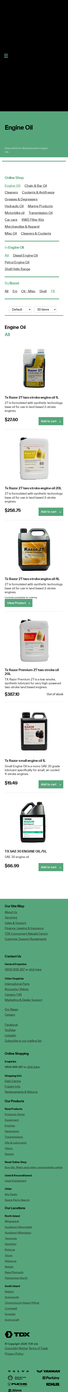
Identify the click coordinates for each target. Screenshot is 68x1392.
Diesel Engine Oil (25, 255)
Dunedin (10, 1314)
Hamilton (10, 1243)
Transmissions (14, 1136)
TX (53, 291)
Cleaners (11, 192)
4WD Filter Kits (32, 220)
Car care (11, 220)
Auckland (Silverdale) (18, 1227)
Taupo (9, 1255)
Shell (43, 291)
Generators (12, 1131)
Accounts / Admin (17, 989)
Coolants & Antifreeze (38, 192)
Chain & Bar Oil (36, 186)
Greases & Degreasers (21, 199)
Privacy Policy (14, 1353)
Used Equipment (15, 1180)
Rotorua (10, 1249)
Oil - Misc (28, 291)
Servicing (11, 917)
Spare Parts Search (17, 1199)
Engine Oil (12, 186)
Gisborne (10, 1261)
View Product (16, 602)
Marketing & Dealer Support (23, 1000)
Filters (9, 1148)
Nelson (9, 1291)
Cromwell (11, 1308)
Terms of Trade (38, 1348)
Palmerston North (16, 1277)
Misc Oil (11, 233)
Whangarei (12, 1221)
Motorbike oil (14, 213)
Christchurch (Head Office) (22, 1302)
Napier (9, 1266)
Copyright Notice (16, 1348)
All (7, 255)
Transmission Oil (40, 213)
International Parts (17, 983)
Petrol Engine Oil (17, 262)
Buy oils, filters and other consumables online (34, 1167)
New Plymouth (14, 1272)
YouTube (10, 1030)
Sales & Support (15, 923)
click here (35, 969)
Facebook (11, 1024)
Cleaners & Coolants (36, 233)
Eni (15, 291)
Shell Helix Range (17, 269)
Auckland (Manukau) (18, 1232)
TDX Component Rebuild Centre (26, 933)
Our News (11, 1009)
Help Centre (13, 1081)
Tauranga (11, 1238)
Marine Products (40, 206)
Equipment (12, 1119)
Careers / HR (13, 994)
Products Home (15, 1114)
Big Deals (11, 1194)
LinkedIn (10, 1035)
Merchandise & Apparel (22, 226)
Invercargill (12, 1319)
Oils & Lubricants (16, 1142)
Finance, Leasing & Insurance (24, 928)
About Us (11, 912)
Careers (10, 1014)
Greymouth (12, 1297)
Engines (10, 1125)
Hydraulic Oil (14, 206)
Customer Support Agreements (25, 939)
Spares (9, 1153)
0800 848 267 (15, 969)
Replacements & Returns (21, 1091)
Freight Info (12, 1086)
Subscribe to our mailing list (23, 1040)
